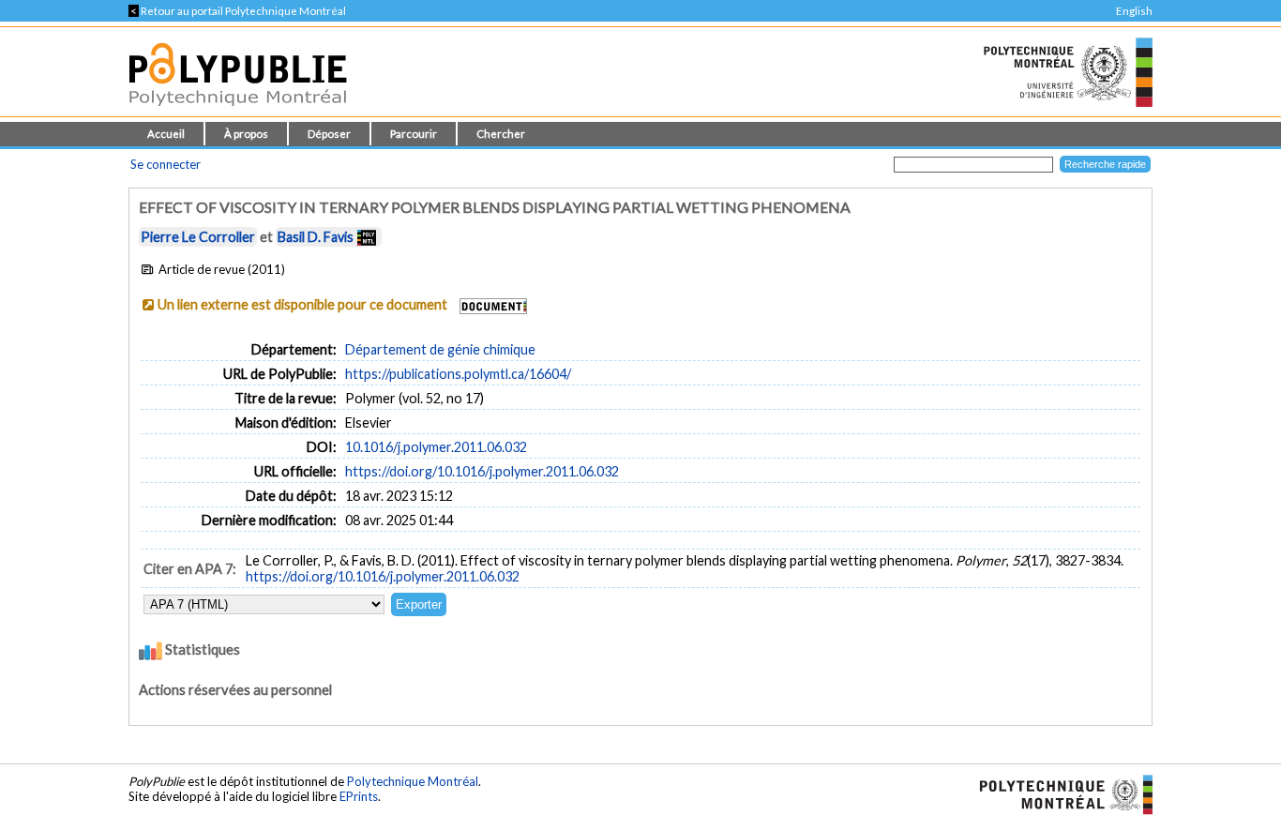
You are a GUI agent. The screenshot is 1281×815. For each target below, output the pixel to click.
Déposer (329, 134)
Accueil (166, 134)
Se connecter (165, 164)
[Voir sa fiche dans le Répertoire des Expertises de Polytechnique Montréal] (367, 237)
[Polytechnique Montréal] (1058, 793)
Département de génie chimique (440, 349)
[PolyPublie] (237, 111)
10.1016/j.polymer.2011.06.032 (436, 447)
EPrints (358, 796)
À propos (246, 134)
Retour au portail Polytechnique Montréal (237, 11)
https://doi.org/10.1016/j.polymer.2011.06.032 (482, 471)
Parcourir (413, 134)
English (1134, 11)
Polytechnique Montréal (412, 781)
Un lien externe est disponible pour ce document (302, 304)
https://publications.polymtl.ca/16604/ (458, 374)
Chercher (500, 134)
